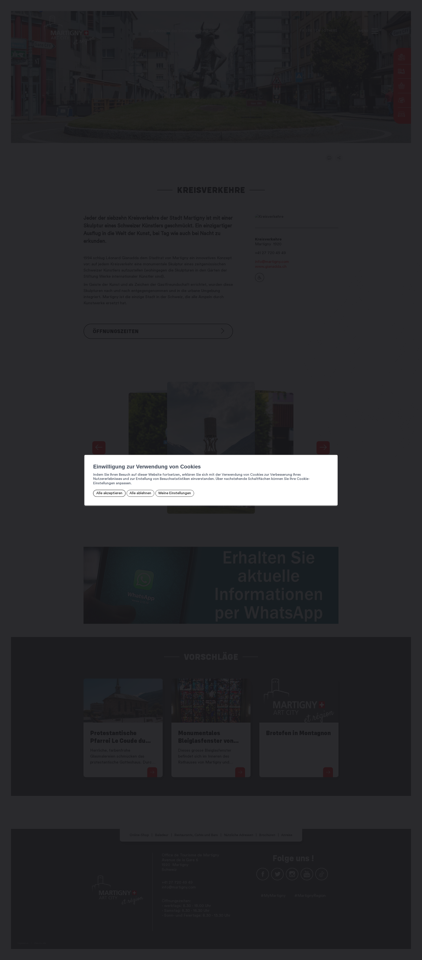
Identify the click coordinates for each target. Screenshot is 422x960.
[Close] (334, 450)
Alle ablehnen (140, 493)
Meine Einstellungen (174, 493)
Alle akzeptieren (109, 493)
